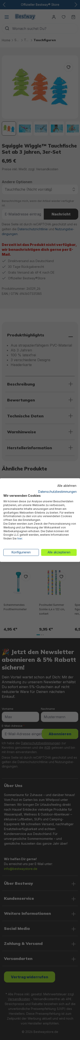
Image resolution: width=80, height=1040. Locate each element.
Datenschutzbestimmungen (57, 491)
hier (19, 538)
